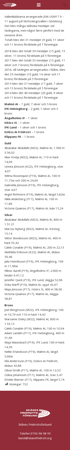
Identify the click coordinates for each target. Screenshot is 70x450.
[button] (38, 5)
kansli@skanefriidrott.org (21, 407)
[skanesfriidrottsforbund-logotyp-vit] (9, 5)
